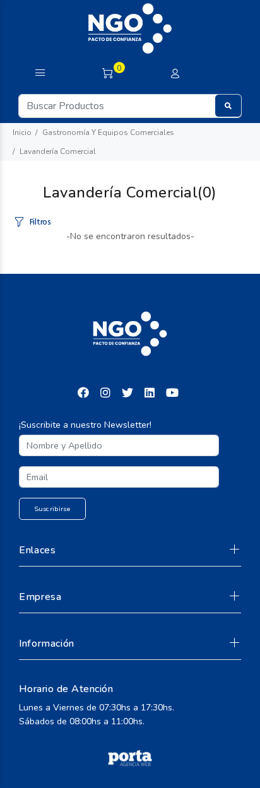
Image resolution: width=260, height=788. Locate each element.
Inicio (22, 132)
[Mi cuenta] (174, 74)
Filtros (40, 222)
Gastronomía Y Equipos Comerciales (108, 132)
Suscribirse (52, 509)
